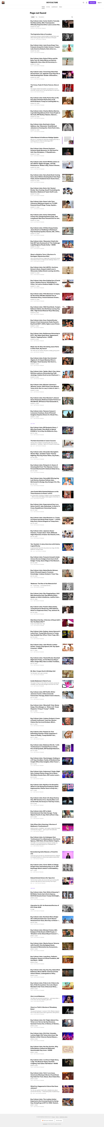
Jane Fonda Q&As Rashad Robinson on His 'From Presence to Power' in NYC (44, 492)
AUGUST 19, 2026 (34, 180)
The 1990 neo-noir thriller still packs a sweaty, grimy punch (44, 350)
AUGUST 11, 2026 (34, 286)
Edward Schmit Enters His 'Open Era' (42, 878)
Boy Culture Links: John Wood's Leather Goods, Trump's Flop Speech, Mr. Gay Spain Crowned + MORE (44, 646)
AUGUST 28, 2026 (34, 51)
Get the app (59, 1120)
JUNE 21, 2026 (34, 1052)
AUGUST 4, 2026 (34, 377)
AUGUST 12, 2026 (34, 273)
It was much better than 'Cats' (37, 623)
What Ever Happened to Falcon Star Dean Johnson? (44, 1087)
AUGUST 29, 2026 (34, 26)
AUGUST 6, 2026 (34, 339)
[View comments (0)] (41, 30)
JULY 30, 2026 (33, 457)
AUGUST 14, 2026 (34, 247)
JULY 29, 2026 (33, 470)
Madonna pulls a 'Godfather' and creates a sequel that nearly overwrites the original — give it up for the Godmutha (45, 828)
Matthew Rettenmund (41, 28)
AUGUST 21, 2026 (34, 154)
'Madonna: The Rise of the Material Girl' (43, 583)
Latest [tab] (32, 17)
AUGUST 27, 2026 (34, 64)
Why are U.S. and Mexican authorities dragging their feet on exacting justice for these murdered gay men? (45, 140)
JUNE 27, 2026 (34, 935)
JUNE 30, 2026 (34, 898)
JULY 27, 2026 (33, 510)
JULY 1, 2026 (33, 870)
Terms (57, 1117)
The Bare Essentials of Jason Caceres (43, 441)
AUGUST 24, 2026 (34, 116)
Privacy (53, 1117)
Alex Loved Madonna (37, 996)
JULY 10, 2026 (33, 750)
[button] (43, 7)
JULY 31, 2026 (33, 433)
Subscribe (92, 2)
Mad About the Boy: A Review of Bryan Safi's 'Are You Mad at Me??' (45, 621)
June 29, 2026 (33, 922)
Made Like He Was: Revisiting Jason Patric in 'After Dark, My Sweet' (44, 347)
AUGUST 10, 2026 (34, 299)
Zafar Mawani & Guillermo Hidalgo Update (44, 137)
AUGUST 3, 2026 (34, 390)
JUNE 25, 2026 (34, 975)
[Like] (31, 30)
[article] (52, 26)
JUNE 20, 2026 (34, 1065)
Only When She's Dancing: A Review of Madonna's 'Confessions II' (43, 825)
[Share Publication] (86, 2)
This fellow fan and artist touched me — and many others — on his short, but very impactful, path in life (45, 999)
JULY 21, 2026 (33, 599)
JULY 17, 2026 (33, 650)
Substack (45, 1124)
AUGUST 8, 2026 (34, 312)
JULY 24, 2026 (33, 562)
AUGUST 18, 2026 (34, 194)
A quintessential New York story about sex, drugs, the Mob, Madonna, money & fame (44, 548)
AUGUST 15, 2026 (34, 233)
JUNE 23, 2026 (34, 1025)
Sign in (99, 2)
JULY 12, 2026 (33, 724)
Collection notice (63, 1117)
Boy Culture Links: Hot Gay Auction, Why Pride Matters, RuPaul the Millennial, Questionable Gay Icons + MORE (44, 1048)
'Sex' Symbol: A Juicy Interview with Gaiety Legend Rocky (45, 545)
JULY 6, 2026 (33, 803)
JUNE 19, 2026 (34, 1078)
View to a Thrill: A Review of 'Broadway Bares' (43, 1008)
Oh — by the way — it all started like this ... (40, 585)
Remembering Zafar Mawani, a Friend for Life (44, 853)
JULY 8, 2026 (33, 777)
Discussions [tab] (41, 17)
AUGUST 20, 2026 (34, 167)
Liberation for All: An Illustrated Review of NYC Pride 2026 (44, 906)
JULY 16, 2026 (33, 663)
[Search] (83, 2)
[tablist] (37, 17)
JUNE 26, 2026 (34, 962)
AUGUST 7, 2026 (34, 326)
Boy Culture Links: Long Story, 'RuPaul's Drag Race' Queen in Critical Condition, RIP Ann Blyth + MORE (44, 958)
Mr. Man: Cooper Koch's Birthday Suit (42, 671)
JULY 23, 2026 (33, 576)
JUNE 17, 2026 (34, 1105)
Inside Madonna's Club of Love (40, 681)
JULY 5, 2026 (33, 816)
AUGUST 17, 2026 (34, 207)
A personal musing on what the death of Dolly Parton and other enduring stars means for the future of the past (44, 36)
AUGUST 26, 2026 (34, 77)
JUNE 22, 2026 (34, 1039)
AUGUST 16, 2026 (34, 220)
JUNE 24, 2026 (34, 988)
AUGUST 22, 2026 (34, 130)
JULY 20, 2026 (33, 612)
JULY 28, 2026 (33, 484)
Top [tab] (36, 17)
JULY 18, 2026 (33, 637)
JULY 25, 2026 (33, 523)
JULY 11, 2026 (33, 737)
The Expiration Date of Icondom (41, 34)
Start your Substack (48, 1120)
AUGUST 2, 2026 (34, 403)
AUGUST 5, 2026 (34, 363)
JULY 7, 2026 (33, 790)
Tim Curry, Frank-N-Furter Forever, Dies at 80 (44, 86)
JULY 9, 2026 (33, 764)
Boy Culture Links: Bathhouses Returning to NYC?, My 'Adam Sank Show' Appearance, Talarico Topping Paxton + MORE (45, 335)
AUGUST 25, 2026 (34, 103)
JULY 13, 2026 (33, 711)
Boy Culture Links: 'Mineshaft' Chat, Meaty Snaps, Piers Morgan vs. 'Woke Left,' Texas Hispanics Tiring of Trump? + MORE (44, 707)
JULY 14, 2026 (33, 697)
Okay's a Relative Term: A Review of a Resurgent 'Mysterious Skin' (43, 255)
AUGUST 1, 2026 (34, 416)
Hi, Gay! (32, 909)
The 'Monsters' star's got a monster (39, 673)
